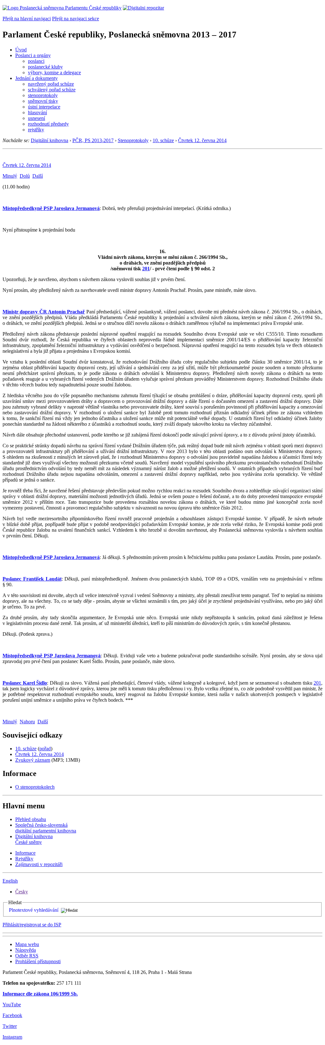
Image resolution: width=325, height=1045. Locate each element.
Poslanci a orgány (33, 55)
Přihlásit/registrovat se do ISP (32, 924)
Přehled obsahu (30, 819)
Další (37, 176)
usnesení (36, 118)
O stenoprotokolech (35, 787)
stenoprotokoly (43, 95)
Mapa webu (27, 944)
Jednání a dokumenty (36, 78)
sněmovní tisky (43, 101)
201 (146, 268)
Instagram (12, 1037)
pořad (45, 748)
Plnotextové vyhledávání (33, 910)
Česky (21, 891)
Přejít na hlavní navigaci (27, 18)
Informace (25, 853)
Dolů (25, 176)
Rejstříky (24, 858)
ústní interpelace (44, 106)
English (10, 881)
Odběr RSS (26, 955)
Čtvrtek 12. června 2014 (202, 140)
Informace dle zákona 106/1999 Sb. (40, 993)
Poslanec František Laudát (32, 579)
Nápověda (25, 950)
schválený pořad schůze (52, 89)
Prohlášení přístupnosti (38, 961)
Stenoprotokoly (133, 140)
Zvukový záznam (32, 760)
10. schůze (163, 140)
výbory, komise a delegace (54, 72)
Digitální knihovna (49, 140)
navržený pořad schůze (51, 84)
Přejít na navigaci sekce (75, 18)
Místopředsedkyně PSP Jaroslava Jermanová (51, 208)
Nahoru (27, 721)
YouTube (12, 1004)
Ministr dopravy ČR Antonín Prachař (44, 311)
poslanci (36, 61)
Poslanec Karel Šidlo (25, 683)
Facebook (12, 1015)
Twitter (10, 1026)
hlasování (37, 112)
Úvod (21, 49)
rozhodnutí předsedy (48, 124)
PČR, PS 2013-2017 (93, 140)
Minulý (10, 176)
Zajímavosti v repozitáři (39, 864)
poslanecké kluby (45, 66)
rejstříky (36, 129)
